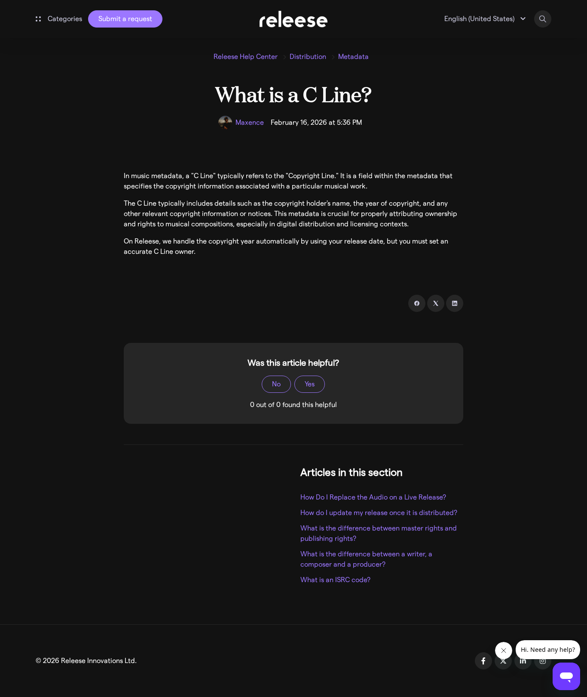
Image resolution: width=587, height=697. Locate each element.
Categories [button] (65, 18)
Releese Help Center (246, 56)
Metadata (353, 56)
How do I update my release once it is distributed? (378, 512)
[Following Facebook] (483, 660)
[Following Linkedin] (523, 660)
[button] (486, 19)
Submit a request (125, 18)
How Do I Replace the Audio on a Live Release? (373, 497)
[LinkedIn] (454, 303)
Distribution (308, 56)
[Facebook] (416, 303)
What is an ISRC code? (335, 579)
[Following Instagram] (542, 660)
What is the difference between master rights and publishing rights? (378, 533)
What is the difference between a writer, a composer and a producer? (366, 559)
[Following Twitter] (503, 660)
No (276, 384)
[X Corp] (435, 303)
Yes (310, 384)
